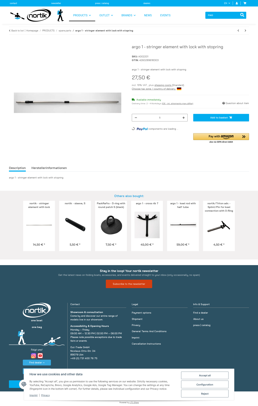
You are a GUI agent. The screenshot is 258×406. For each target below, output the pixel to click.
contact (13, 3)
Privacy (45, 395)
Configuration (204, 384)
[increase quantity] (183, 117)
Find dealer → (36, 362)
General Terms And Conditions (149, 331)
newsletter (56, 3)
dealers (146, 3)
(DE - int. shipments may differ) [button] (177, 103)
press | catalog (102, 3)
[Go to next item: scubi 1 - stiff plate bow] (245, 30)
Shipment (137, 319)
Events (165, 15)
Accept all (205, 375)
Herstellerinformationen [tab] (49, 168)
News (148, 15)
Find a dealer (200, 312)
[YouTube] (40, 355)
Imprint (33, 395)
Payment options (141, 312)
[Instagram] (33, 355)
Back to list (17, 30)
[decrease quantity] (136, 117)
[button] (237, 3)
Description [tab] (17, 168)
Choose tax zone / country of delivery (154, 88)
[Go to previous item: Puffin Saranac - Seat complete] (238, 30)
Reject (205, 393)
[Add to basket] (12, 42)
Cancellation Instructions (146, 343)
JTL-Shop (134, 402)
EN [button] (225, 3)
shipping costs (163, 85)
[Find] (242, 15)
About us (198, 319)
